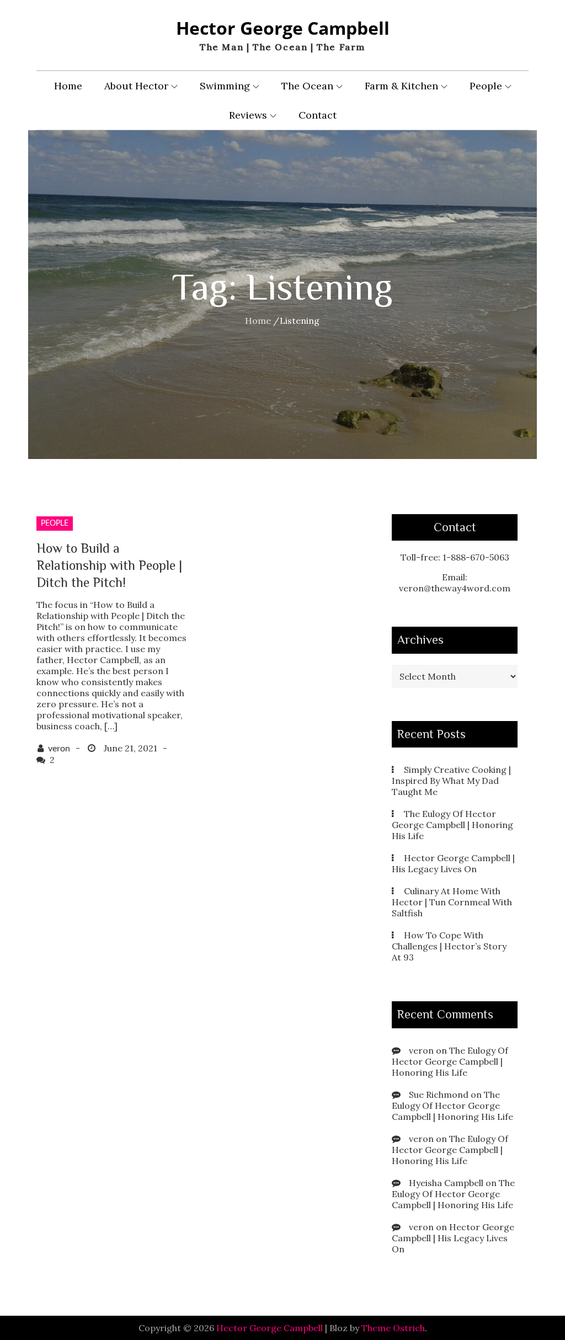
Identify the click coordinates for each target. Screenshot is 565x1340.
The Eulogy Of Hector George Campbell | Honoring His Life (452, 824)
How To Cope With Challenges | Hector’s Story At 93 (449, 946)
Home (68, 85)
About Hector (136, 85)
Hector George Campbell (283, 28)
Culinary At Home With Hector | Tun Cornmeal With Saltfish (452, 902)
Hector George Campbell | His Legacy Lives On (453, 863)
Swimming (225, 85)
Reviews (248, 115)
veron (59, 748)
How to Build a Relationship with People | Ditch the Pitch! (109, 565)
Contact (318, 115)
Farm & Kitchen (401, 85)
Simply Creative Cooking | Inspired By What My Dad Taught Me (451, 780)
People (486, 85)
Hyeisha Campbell (446, 1182)
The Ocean (307, 85)
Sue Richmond (438, 1094)
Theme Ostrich (393, 1327)
